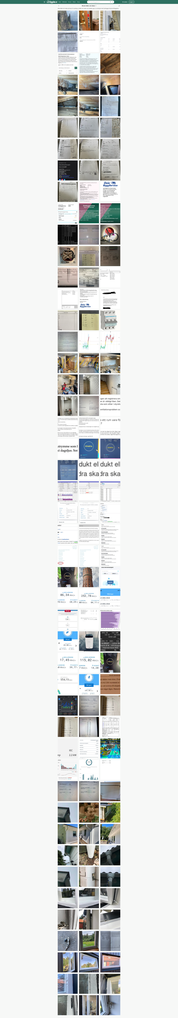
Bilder (74, 2)
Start (60, 2)
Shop (78, 2)
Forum (69, 2)
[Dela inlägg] (119, 5)
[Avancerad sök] (112, 2)
